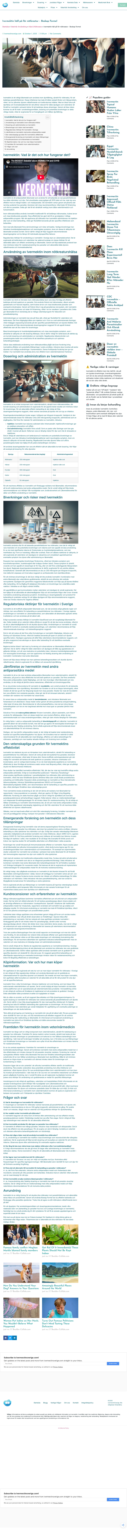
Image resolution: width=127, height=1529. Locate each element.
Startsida (16, 2)
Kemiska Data (72, 2)
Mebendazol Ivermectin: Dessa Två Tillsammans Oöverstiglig (113, 227)
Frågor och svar (12, 146)
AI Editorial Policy (63, 1428)
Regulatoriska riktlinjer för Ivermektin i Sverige (22, 130)
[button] (5, 1338)
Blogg (45, 1403)
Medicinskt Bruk (104, 2)
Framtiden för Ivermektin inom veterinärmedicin (22, 144)
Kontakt (75, 1403)
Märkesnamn (88, 2)
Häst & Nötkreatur (35, 27)
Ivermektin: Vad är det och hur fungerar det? (21, 120)
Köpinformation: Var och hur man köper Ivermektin (24, 142)
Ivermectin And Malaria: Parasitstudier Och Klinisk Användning (114, 325)
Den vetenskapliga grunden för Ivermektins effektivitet (24, 135)
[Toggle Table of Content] (46, 117)
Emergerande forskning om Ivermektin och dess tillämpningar (27, 137)
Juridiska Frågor (56, 2)
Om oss (85, 7)
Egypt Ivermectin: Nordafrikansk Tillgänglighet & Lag (115, 152)
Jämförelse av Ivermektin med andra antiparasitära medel (26, 132)
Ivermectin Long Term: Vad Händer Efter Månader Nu (115, 277)
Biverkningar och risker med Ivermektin (19, 127)
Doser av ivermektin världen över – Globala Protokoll (115, 350)
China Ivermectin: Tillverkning (113, 130)
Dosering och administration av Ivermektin (20, 125)
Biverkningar (27, 2)
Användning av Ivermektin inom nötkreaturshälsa (23, 122)
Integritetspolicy (87, 1403)
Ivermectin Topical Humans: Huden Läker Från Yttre (114, 107)
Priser (53, 7)
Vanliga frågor (56, 1403)
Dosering (40, 2)
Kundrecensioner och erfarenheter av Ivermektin (22, 139)
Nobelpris (41, 7)
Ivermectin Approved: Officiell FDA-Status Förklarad (114, 202)
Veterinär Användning (68, 7)
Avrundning (11, 149)
